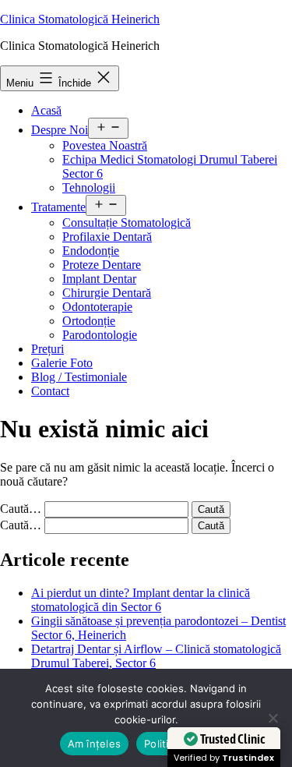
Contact (50, 391)
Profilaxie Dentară (107, 236)
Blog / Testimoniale (79, 377)
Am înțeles (94, 743)
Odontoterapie (97, 306)
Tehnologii (88, 187)
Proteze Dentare (101, 264)
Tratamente (58, 207)
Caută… (20, 508)
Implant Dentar (99, 278)
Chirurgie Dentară (106, 292)
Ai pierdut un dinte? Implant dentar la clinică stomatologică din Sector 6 (140, 599)
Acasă (46, 110)
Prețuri (47, 348)
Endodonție (90, 250)
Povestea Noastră (104, 145)
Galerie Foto (62, 362)
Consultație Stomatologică (126, 222)
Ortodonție (88, 320)
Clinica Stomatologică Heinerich (80, 19)
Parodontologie (99, 334)
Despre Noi (59, 129)
